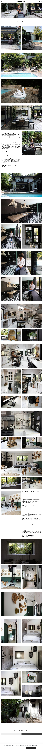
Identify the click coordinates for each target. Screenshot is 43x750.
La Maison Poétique (34, 221)
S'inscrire (31, 734)
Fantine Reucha (30, 537)
